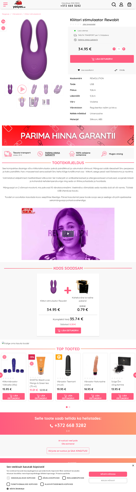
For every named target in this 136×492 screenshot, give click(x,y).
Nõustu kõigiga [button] (108, 474)
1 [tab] (10, 89)
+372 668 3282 (70, 5)
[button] (46, 488)
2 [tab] (22, 89)
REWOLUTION (97, 78)
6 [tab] (22, 102)
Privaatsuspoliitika (63, 473)
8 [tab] (46, 102)
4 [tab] (46, 89)
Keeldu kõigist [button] (108, 480)
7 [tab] (34, 102)
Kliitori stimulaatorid (33, 14)
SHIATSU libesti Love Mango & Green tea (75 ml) (40, 383)
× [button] (133, 466)
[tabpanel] (34, 50)
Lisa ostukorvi (14, 397)
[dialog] (68, 477)
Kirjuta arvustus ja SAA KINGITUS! (68, 450)
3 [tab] (34, 89)
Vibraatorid (17, 14)
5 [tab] (58, 89)
